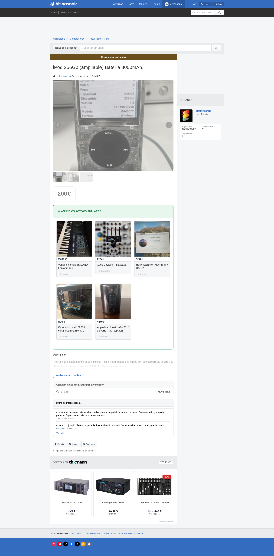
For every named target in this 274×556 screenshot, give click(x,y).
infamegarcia (64, 76)
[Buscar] (219, 12)
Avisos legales (125, 533)
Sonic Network (77, 533)
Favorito (60, 444)
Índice (54, 12)
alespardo (60, 429)
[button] (169, 125)
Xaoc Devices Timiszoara (111, 264)
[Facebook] (71, 544)
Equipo (156, 4)
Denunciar (90, 444)
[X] (77, 544)
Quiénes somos (110, 533)
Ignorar (75, 444)
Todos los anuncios (69, 12)
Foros (131, 4)
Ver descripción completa (68, 375)
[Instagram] (53, 544)
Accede (205, 4)
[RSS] (83, 544)
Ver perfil (60, 433)
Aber (58, 419)
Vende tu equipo (93, 533)
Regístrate (217, 4)
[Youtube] (59, 544)
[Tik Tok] (65, 544)
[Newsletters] (89, 544)
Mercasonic (176, 4)
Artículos (118, 4)
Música (143, 4)
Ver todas (165, 462)
